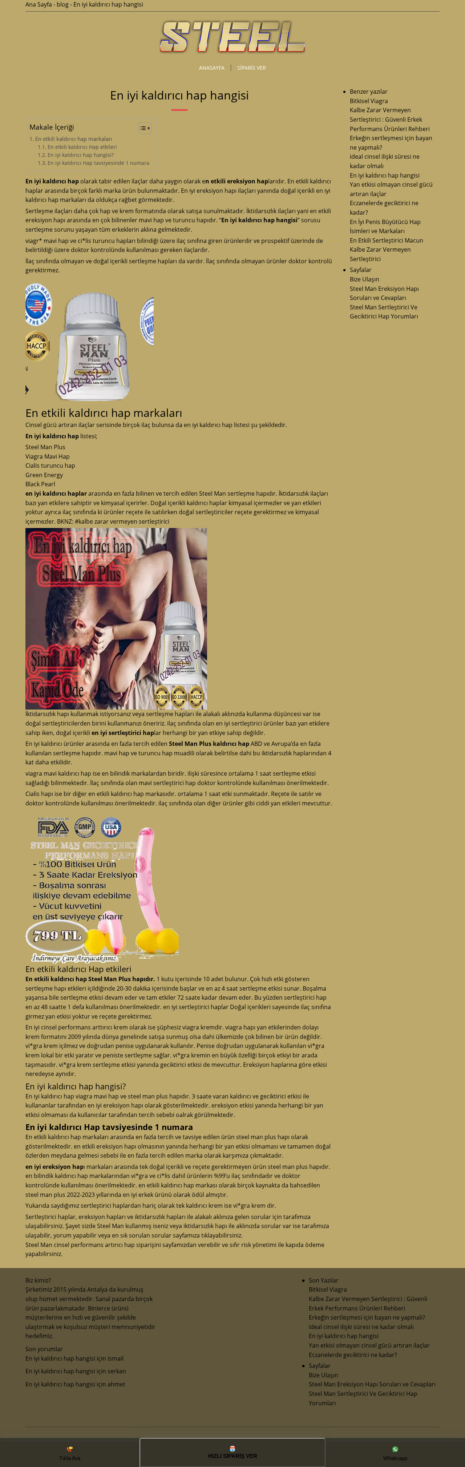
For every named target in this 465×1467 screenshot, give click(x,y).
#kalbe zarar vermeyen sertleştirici (122, 521)
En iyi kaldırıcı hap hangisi (385, 175)
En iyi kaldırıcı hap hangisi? (81, 154)
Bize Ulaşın (364, 279)
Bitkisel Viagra (369, 101)
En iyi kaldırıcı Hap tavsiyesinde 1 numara (98, 162)
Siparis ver (251, 68)
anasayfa (212, 68)
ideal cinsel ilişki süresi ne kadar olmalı (361, 1327)
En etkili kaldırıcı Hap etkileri (82, 146)
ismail (116, 1358)
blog (63, 4)
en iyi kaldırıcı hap (208, 425)
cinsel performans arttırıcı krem (84, 1027)
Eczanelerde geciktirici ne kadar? (353, 1355)
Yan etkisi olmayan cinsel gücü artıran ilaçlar (369, 1345)
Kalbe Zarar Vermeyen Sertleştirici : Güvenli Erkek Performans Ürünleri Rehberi (390, 119)
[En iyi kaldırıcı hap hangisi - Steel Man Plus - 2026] (232, 53)
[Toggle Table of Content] (141, 128)
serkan (117, 1371)
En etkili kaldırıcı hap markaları (73, 138)
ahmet (116, 1384)
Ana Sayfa (38, 4)
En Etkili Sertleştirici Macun (386, 240)
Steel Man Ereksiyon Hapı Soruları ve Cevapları (372, 1384)
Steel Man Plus (45, 447)
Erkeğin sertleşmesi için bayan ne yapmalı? (367, 1317)
